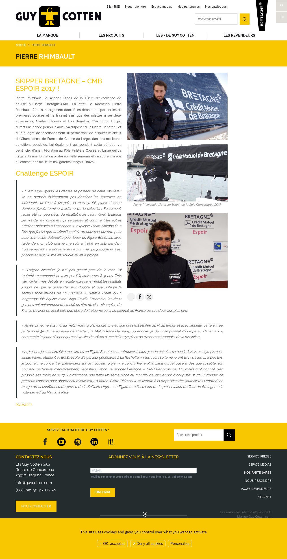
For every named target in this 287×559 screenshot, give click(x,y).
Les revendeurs (239, 35)
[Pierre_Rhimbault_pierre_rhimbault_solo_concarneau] (177, 173)
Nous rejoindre (135, 7)
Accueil (21, 45)
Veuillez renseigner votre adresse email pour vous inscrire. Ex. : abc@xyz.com (141, 476)
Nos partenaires (189, 7)
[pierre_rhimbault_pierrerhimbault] (177, 250)
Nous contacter (36, 506)
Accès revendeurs (256, 489)
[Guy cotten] (58, 16)
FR (281, 6)
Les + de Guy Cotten (175, 35)
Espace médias (161, 7)
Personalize (179, 544)
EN (282, 17)
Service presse (259, 456)
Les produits (111, 35)
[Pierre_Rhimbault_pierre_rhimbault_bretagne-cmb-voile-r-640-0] (177, 106)
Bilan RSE (113, 7)
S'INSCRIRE (102, 492)
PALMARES (24, 405)
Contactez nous (34, 457)
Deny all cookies (149, 544)
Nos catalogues (216, 7)
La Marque (47, 35)
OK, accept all (113, 544)
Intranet (264, 497)
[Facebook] (45, 441)
